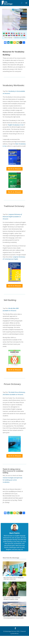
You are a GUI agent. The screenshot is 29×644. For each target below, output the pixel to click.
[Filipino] (11, 33)
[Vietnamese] (24, 35)
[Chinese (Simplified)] (6, 33)
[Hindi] (17, 33)
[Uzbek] (22, 35)
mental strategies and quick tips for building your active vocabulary (12, 480)
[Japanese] (22, 33)
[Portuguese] (6, 35)
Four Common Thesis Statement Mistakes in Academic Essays (11, 598)
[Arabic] (4, 33)
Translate (23, 37)
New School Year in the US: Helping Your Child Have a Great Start (13, 578)
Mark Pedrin (9, 23)
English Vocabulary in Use (16, 125)
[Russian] (9, 35)
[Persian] (4, 35)
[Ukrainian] (19, 35)
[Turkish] (17, 35)
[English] (9, 33)
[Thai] (14, 35)
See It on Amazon (14, 169)
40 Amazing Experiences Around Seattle (13, 618)
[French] (14, 33)
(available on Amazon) (12, 216)
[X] (20, 42)
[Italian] (19, 33)
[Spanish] (11, 35)
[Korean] (24, 33)
